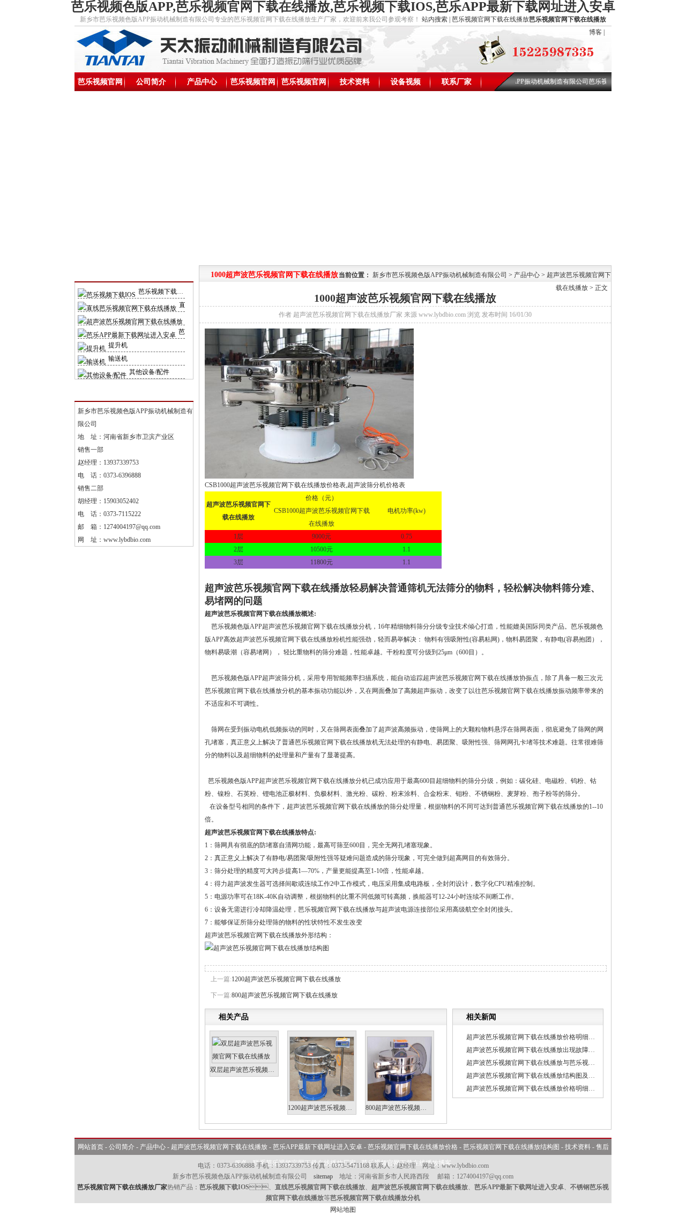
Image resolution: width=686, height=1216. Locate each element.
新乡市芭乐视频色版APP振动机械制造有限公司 (439, 275)
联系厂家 (457, 82)
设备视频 (406, 82)
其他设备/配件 (149, 372)
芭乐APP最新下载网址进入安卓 (317, 1147)
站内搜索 (435, 19)
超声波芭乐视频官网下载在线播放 (219, 1147)
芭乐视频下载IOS (163, 291)
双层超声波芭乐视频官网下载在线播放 (264, 1069)
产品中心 (202, 82)
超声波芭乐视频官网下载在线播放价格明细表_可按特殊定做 (551, 1037)
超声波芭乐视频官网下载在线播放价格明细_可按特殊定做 (548, 1088)
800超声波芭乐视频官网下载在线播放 (285, 995)
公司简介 (151, 82)
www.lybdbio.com (127, 539)
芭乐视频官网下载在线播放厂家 (122, 1187)
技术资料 (355, 82)
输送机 (118, 358)
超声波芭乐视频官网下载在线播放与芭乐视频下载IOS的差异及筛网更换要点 (574, 1062)
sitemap (323, 1176)
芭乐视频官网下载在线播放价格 (252, 84)
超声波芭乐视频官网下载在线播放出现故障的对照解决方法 (549, 1050)
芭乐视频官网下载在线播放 (100, 84)
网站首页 (90, 1147)
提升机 (118, 345)
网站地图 (343, 1209)
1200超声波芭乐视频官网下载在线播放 (286, 979)
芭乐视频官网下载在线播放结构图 (303, 84)
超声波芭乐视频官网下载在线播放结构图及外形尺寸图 (543, 1075)
